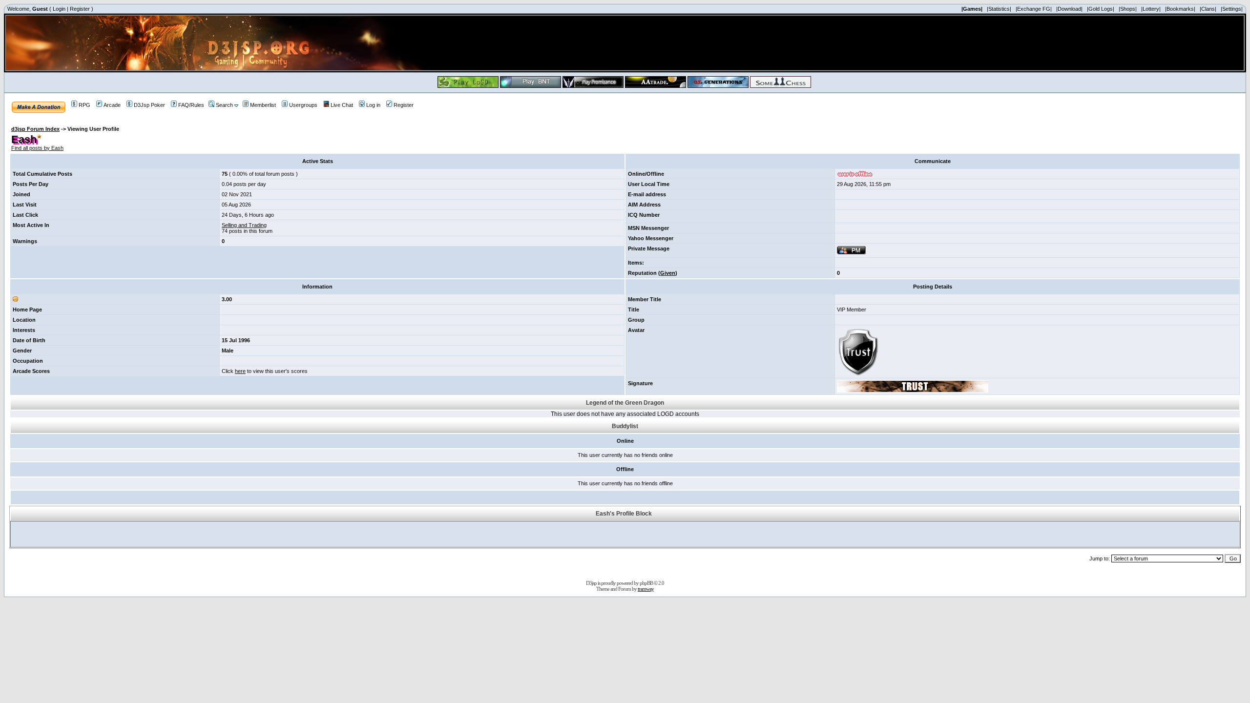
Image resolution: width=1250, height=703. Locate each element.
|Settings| (1232, 9)
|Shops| (1128, 9)
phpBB (646, 583)
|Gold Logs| (1100, 9)
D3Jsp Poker (149, 105)
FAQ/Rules (191, 105)
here (240, 371)
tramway (646, 589)
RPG (84, 105)
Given (667, 273)
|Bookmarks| (1180, 9)
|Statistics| (999, 9)
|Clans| (1208, 9)
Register (80, 9)
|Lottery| (1151, 9)
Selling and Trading (244, 225)
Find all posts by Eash (37, 148)
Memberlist (263, 105)
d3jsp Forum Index (35, 129)
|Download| (1069, 9)
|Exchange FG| (1034, 9)
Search (224, 105)
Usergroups (303, 105)
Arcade (112, 105)
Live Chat (342, 105)
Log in (373, 105)
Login (59, 9)
